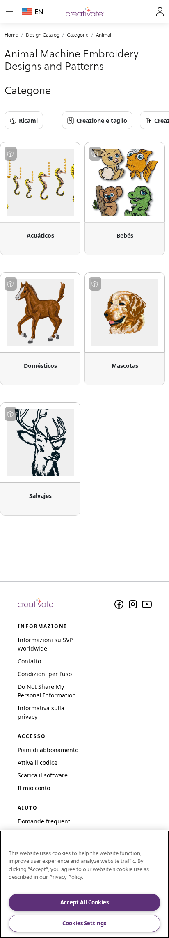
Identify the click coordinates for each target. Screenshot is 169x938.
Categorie (78, 34)
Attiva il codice (37, 762)
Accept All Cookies (84, 902)
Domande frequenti (45, 821)
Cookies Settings (84, 923)
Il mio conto (34, 788)
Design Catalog (42, 34)
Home (11, 34)
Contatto (29, 661)
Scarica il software (43, 775)
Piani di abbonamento (48, 750)
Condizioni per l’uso (45, 674)
